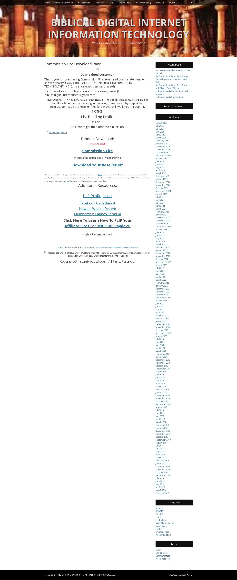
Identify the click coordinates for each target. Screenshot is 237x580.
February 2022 (162, 282)
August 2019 (161, 371)
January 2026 (162, 143)
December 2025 (163, 146)
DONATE (173, 2)
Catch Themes (187, 575)
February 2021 (162, 318)
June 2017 (160, 448)
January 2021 (162, 321)
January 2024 (162, 214)
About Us (160, 2)
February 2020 (162, 354)
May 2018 (160, 416)
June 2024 (160, 200)
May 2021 (160, 309)
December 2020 (163, 324)
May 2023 (160, 238)
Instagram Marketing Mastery (169, 97)
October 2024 (162, 188)
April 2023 (160, 241)
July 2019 (160, 374)
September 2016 (163, 475)
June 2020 (160, 342)
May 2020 (160, 345)
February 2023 (162, 247)
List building (125, 2)
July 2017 (160, 445)
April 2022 (160, 277)
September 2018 (163, 404)
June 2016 (160, 481)
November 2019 (163, 362)
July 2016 (160, 478)
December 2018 (163, 395)
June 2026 (160, 128)
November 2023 (163, 220)
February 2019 (162, 389)
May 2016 (160, 484)
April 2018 (160, 419)
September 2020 (163, 333)
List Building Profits (58, 132)
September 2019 (163, 368)
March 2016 (161, 490)
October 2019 (162, 365)
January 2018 (162, 428)
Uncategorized (162, 532)
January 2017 (162, 463)
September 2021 (163, 297)
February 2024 (162, 211)
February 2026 (162, 140)
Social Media (84, 2)
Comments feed (163, 555)
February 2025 (162, 176)
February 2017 (162, 460)
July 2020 (160, 339)
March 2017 (161, 457)
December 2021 (163, 288)
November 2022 (163, 256)
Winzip (100, 175)
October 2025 (162, 152)
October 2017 (162, 436)
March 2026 (161, 137)
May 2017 (160, 451)
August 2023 (161, 229)
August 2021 (161, 300)
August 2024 (161, 194)
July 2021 (160, 303)
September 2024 (163, 191)
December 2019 (163, 359)
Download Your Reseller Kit (97, 164)
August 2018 (161, 407)
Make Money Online (64, 2)
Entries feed (161, 552)
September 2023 (163, 226)
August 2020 (161, 336)
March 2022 (161, 280)
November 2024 (163, 185)
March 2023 (161, 244)
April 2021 (160, 312)
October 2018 (162, 401)
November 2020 (163, 327)
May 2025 (160, 167)
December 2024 (163, 182)
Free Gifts (99, 2)
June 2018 (160, 413)
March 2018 (161, 422)
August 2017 (161, 442)
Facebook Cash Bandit (97, 203)
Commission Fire (97, 150)
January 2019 (162, 392)
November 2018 (163, 398)
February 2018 (162, 425)
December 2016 (163, 466)
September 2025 (163, 155)
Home (47, 2)
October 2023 (162, 223)
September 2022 (163, 262)
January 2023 (162, 250)
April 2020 (160, 348)
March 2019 (161, 386)
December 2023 (163, 217)
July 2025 (160, 161)
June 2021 (160, 306)
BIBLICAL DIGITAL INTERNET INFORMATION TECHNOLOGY (118, 28)
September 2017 (163, 439)
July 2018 (160, 410)
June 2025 (160, 164)
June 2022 (160, 271)
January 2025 (162, 179)
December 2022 (163, 253)
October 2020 (162, 330)
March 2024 (161, 208)
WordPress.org (163, 558)
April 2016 (160, 487)
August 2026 (161, 123)
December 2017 (163, 431)
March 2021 (161, 315)
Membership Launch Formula (97, 214)
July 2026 (160, 126)
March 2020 (161, 351)
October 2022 (162, 259)
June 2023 (160, 235)
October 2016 (162, 472)
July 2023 (160, 232)
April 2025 (160, 170)
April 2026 (160, 134)
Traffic (111, 2)
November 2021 (163, 291)
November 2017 (163, 434)
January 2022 (162, 285)
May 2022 (160, 274)
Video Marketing (143, 2)
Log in (158, 550)
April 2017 (160, 454)
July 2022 (160, 268)
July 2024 (160, 197)
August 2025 (161, 158)
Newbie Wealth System (97, 208)
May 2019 (160, 380)
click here (67, 181)
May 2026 (160, 131)
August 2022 (161, 265)
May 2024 (160, 203)
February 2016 (162, 493)
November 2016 (163, 469)
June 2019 (160, 377)
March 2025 (161, 173)
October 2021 (162, 294)
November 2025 (163, 149)
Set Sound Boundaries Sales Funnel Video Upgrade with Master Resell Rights (172, 79)
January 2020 (162, 357)
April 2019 (160, 383)
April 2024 (160, 205)
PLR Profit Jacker (97, 195)
